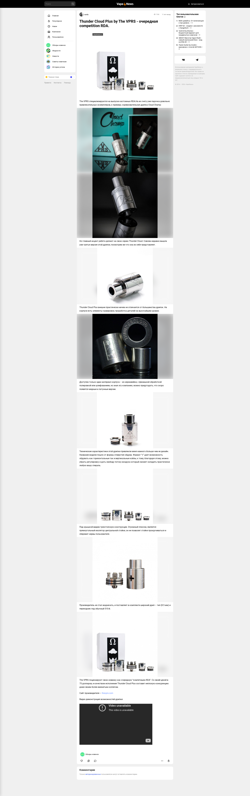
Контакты (57, 83)
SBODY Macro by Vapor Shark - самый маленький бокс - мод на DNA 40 (190, 40)
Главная (55, 16)
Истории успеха (58, 67)
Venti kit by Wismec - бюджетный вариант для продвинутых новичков (189, 33)
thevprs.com (107, 693)
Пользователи (58, 37)
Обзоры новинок (59, 45)
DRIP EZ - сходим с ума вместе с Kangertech (191, 27)
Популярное (57, 21)
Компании (56, 32)
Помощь (67, 83)
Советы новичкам (59, 62)
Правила (47, 83)
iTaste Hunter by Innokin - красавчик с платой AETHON (191, 47)
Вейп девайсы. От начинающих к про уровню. (191, 22)
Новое (54, 26)
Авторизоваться (197, 4)
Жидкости (56, 51)
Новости (55, 56)
